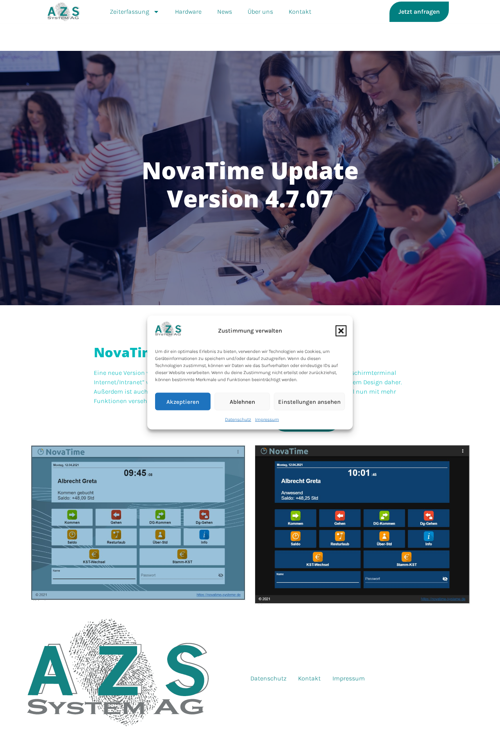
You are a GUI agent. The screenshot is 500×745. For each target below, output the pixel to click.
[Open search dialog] (463, 12)
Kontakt (300, 11)
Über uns (260, 11)
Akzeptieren (182, 401)
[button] (341, 331)
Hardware (188, 11)
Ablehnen (242, 401)
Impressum (267, 419)
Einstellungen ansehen (309, 401)
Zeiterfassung (129, 11)
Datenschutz (238, 419)
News (224, 11)
